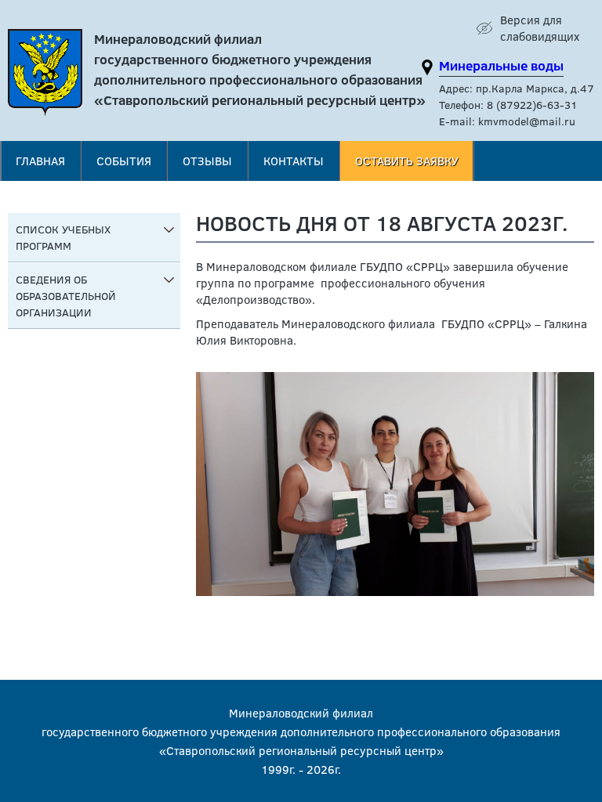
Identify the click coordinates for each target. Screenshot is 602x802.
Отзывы (207, 160)
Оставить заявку (407, 160)
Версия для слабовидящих (539, 28)
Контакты (293, 160)
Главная (40, 160)
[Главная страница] (45, 76)
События (123, 160)
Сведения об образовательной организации (66, 296)
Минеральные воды (501, 65)
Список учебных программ (63, 237)
